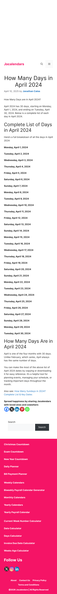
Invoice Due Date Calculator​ (19, 543)
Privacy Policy (39, 580)
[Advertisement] (28, 28)
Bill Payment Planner (15, 474)
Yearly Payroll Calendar (17, 512)
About (14, 580)
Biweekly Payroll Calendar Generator (24, 490)
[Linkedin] (17, 409)
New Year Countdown (16, 459)
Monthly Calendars (14, 497)
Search (11, 422)
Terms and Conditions (28, 584)
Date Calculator (12, 528)
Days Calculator (13, 536)
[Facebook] (6, 409)
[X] (11, 409)
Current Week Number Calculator (22, 521)
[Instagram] (11, 569)
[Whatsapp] (27, 409)
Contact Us (24, 580)
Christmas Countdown (16, 444)
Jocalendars (14, 64)
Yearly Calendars (13, 505)
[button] (41, 64)
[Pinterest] (22, 409)
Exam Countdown (14, 451)
